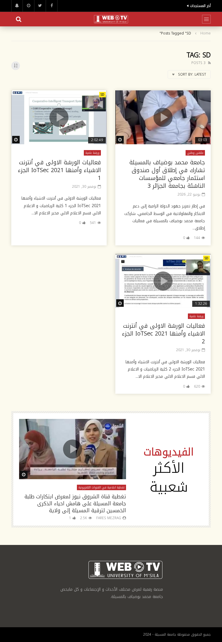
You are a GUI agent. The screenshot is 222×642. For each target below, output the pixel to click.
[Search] (18, 19)
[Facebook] (52, 6)
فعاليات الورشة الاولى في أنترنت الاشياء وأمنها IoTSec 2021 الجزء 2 (163, 333)
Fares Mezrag (108, 518)
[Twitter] (40, 6)
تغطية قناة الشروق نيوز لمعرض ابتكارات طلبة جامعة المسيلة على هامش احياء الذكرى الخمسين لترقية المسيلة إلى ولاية (75, 504)
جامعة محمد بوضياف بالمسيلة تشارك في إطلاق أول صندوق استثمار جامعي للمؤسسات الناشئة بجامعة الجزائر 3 (167, 174)
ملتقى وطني (195, 153)
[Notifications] (17, 6)
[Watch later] (28, 6)
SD (102, 94)
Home (205, 33)
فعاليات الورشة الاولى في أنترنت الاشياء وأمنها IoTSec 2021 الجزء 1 (59, 170)
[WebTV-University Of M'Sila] (111, 19)
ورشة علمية (92, 153)
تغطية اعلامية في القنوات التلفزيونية (101, 487)
